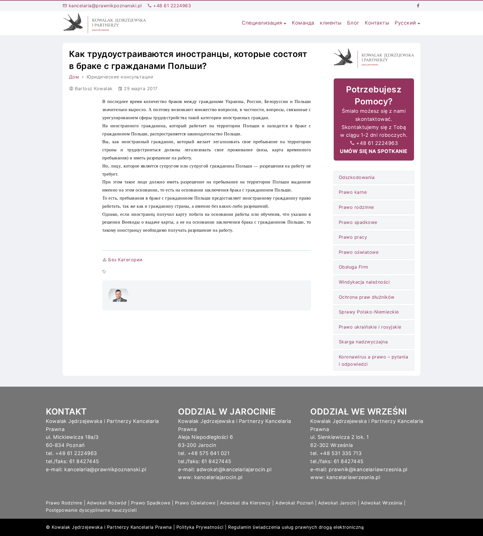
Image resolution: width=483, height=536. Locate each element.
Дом (74, 77)
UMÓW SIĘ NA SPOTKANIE (374, 151)
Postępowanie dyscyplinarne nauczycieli (91, 510)
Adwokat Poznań (294, 503)
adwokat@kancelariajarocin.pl (233, 469)
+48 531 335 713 (341, 453)
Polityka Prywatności (200, 527)
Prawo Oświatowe (195, 503)
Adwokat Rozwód (107, 503)
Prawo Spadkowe (150, 503)
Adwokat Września (381, 503)
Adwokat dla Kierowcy (245, 503)
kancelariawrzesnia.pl (353, 477)
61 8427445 (84, 461)
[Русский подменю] (418, 23)
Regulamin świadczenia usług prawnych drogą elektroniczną (296, 527)
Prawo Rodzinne (64, 503)
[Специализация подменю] (285, 23)
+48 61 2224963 (171, 5)
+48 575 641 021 (209, 453)
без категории (125, 259)
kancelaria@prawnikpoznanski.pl (104, 5)
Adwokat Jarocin (337, 503)
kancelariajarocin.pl (218, 477)
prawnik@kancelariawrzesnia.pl (368, 469)
